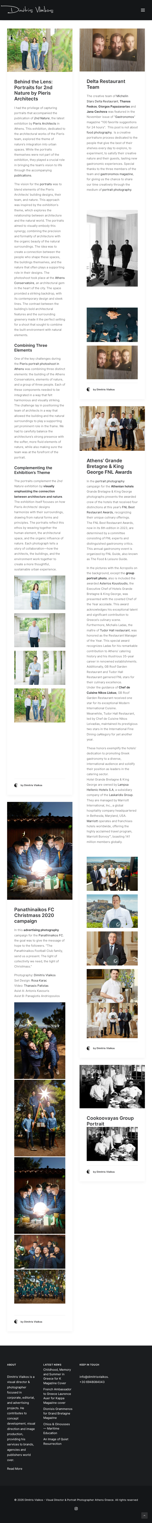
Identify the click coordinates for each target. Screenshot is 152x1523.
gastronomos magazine (116, 174)
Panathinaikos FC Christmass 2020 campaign (34, 915)
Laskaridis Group (121, 795)
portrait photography (116, 190)
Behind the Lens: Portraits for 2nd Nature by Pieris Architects (33, 90)
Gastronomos (124, 117)
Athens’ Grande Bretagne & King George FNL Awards (109, 466)
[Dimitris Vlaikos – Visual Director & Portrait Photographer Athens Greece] (27, 10)
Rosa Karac (39, 980)
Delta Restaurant (106, 101)
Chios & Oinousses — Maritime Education (56, 1428)
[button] (143, 10)
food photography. (99, 132)
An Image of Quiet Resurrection (55, 1441)
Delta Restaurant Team (106, 84)
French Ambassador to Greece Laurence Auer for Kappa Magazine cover (57, 1396)
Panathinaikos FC (51, 935)
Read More (14, 1469)
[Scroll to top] (144, 1515)
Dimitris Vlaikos (45, 975)
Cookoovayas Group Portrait (110, 1121)
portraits (46, 184)
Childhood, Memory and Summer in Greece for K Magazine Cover (57, 1376)
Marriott (92, 821)
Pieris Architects (44, 123)
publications (22, 175)
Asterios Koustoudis (114, 583)
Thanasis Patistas (36, 985)
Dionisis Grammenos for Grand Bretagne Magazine (57, 1413)
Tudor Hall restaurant (115, 630)
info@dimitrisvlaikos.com (97, 1377)
